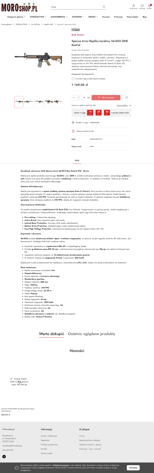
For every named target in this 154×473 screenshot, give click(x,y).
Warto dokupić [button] (51, 334)
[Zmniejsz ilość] (73, 97)
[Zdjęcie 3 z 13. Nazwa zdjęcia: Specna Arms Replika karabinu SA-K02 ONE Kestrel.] (38, 102)
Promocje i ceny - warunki (90, 449)
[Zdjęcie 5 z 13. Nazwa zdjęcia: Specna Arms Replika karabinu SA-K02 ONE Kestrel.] (58, 102)
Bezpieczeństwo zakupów (89, 440)
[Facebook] (4, 456)
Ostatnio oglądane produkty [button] (91, 334)
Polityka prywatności (49, 444)
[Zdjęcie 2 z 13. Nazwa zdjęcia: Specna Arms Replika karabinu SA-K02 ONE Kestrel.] (28, 102)
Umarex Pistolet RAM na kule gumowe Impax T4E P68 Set (17, 409)
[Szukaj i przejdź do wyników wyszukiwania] (104, 7)
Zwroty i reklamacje (49, 436)
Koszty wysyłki (46, 453)
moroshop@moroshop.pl (12, 445)
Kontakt (44, 449)
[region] (101, 113)
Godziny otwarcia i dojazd (90, 444)
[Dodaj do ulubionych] (126, 97)
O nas (81, 436)
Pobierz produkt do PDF (85, 131)
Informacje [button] (46, 429)
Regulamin (45, 440)
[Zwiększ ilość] (84, 97)
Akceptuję (133, 467)
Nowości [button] (77, 350)
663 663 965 (7, 450)
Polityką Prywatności (61, 465)
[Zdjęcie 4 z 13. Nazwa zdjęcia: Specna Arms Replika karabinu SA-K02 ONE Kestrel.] (48, 102)
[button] (16, 17)
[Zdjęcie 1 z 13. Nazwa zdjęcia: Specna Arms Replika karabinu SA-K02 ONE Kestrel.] (18, 102)
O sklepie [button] (84, 429)
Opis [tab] (77, 160)
